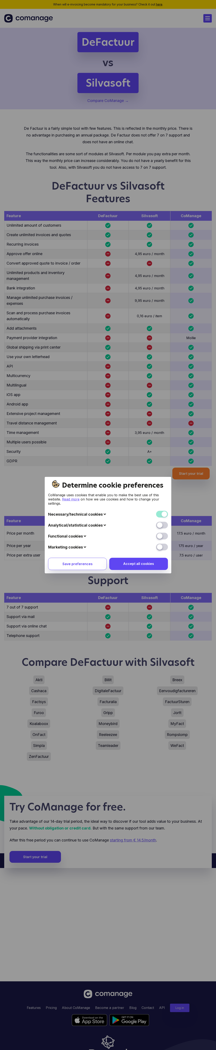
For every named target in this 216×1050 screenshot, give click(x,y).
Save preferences (77, 564)
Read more (71, 499)
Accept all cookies (138, 564)
